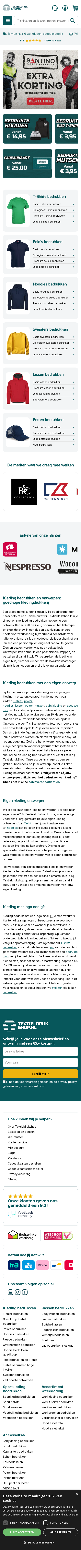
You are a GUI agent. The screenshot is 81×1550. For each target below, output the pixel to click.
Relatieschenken (14, 1467)
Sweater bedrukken (16, 1375)
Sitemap (13, 1179)
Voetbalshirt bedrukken (18, 1418)
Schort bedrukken (15, 1456)
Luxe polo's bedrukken (46, 266)
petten (29, 705)
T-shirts (18, 701)
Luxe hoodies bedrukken (47, 309)
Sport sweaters (13, 1407)
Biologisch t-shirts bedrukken (50, 210)
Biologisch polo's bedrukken (49, 255)
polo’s (28, 701)
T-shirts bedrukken (15, 1314)
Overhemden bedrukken (19, 1344)
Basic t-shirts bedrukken (47, 204)
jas (52, 947)
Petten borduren (13, 1478)
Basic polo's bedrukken (46, 249)
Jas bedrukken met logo (58, 1345)
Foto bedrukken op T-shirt (20, 1359)
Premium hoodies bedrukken (49, 303)
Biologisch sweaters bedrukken (51, 342)
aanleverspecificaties (44, 782)
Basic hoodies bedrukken (48, 291)
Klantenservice (17, 1142)
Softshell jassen (52, 1324)
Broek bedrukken (14, 1446)
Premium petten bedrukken (48, 433)
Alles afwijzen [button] (60, 1532)
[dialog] (40, 1520)
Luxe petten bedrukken (46, 438)
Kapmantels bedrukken (18, 1451)
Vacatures (14, 1158)
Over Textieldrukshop (22, 1126)
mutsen (39, 705)
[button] (40, 1542)
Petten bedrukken (15, 1472)
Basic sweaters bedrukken (48, 336)
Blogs (11, 1153)
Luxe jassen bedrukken (46, 393)
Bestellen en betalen (21, 1132)
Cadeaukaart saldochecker (25, 1168)
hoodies (8, 705)
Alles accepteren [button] (22, 1532)
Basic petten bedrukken (47, 427)
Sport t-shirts (11, 1402)
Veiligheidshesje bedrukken (60, 1418)
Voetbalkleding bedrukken (20, 1412)
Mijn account (16, 1147)
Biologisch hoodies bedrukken (50, 297)
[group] (40, 79)
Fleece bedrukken (15, 1339)
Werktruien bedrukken (56, 1407)
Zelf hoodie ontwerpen (18, 1380)
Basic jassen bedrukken (47, 382)
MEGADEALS (11, 1488)
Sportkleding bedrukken (19, 1396)
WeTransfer (15, 1137)
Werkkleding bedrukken (57, 1396)
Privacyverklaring (19, 1174)
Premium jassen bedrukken (48, 387)
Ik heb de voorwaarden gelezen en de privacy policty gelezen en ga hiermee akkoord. (40, 1084)
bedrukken (10, 992)
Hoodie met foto (52, 1423)
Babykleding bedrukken (18, 1440)
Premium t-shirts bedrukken (49, 215)
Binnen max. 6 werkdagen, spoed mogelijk (35, 33)
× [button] (76, 1494)
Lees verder (71, 1514)
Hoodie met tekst (53, 1428)
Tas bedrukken (13, 1462)
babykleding (54, 705)
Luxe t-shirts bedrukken (47, 221)
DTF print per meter (16, 1483)
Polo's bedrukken (14, 1329)
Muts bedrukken (42, 444)
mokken (57, 987)
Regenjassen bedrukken (58, 1329)
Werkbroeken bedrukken (58, 1412)
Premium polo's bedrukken (48, 260)
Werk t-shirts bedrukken (57, 1402)
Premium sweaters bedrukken (50, 348)
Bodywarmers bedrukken (47, 399)
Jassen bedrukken (54, 1319)
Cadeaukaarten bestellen (24, 1163)
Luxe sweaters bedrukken (48, 354)
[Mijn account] (65, 8)
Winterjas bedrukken (55, 1335)
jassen (19, 705)
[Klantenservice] (55, 8)
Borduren (48, 1340)
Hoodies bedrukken (16, 1334)
